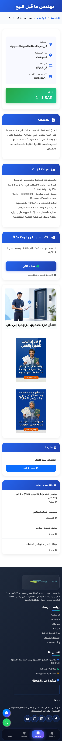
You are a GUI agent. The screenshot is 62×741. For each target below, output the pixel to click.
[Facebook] (56, 718)
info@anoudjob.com (46, 673)
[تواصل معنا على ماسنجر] (6, 713)
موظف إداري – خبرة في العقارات (41, 544)
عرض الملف (29, 468)
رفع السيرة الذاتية (50, 633)
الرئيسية (55, 18)
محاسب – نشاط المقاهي (45, 512)
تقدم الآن (29, 266)
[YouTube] (27, 718)
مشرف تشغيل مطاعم (46, 528)
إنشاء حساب (53, 642)
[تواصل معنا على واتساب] (6, 722)
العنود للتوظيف (45, 459)
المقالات (56, 628)
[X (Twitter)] (48, 718)
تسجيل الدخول (52, 638)
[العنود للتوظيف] (40, 582)
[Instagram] (34, 718)
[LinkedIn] (41, 718)
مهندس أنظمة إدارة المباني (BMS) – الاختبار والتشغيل (36, 495)
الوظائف (41, 18)
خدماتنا (56, 624)
